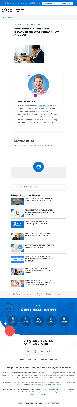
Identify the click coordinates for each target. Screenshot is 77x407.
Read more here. (37, 394)
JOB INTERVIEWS (51, 322)
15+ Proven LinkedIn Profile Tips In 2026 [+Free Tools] (39, 246)
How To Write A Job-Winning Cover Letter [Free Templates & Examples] (39, 259)
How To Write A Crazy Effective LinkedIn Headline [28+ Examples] (39, 199)
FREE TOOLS (31, 359)
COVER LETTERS (13, 322)
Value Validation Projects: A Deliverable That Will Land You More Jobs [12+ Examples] (39, 282)
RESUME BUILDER (26, 322)
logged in (30, 145)
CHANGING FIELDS (38, 322)
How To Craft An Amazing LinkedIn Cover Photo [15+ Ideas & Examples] (40, 270)
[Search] (64, 187)
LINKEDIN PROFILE (64, 322)
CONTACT (53, 359)
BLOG (22, 359)
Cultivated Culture (44, 106)
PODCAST (43, 359)
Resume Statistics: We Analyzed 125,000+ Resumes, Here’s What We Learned (39, 212)
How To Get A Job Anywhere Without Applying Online (37, 234)
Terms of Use (56, 385)
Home (4, 17)
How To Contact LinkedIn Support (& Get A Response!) (37, 223)
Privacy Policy (43, 385)
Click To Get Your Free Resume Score (57, 3)
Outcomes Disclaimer (55, 377)
